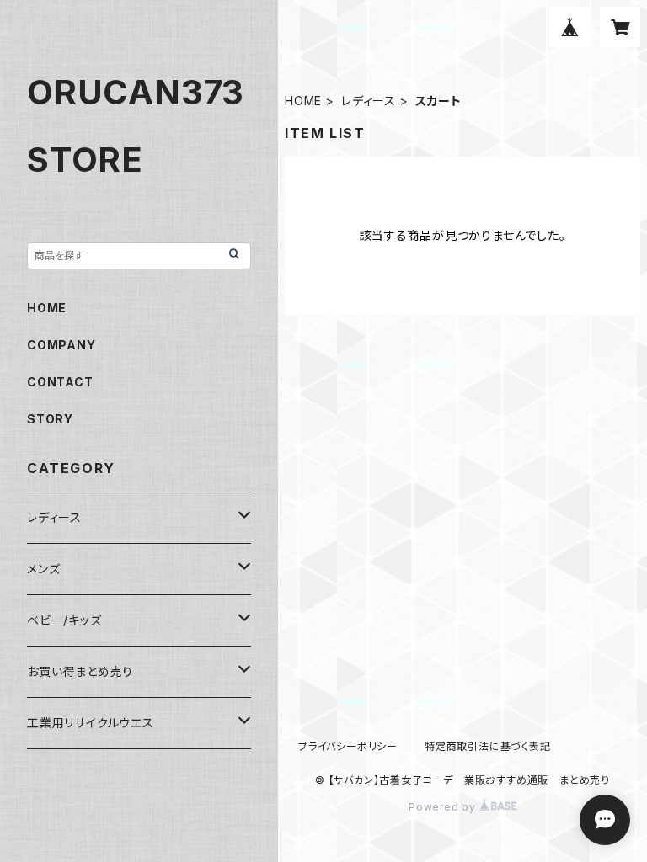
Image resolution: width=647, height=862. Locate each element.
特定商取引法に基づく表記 (488, 746)
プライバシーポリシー (348, 746)
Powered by (444, 807)
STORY (50, 419)
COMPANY (61, 345)
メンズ (43, 568)
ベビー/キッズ (64, 620)
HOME (303, 100)
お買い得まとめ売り (80, 671)
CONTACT (60, 382)
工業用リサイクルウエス (90, 723)
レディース (368, 100)
